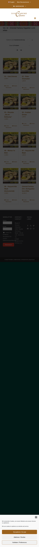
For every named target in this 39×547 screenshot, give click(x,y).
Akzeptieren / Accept (19, 532)
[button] (36, 517)
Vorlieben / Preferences (19, 542)
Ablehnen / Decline (19, 537)
